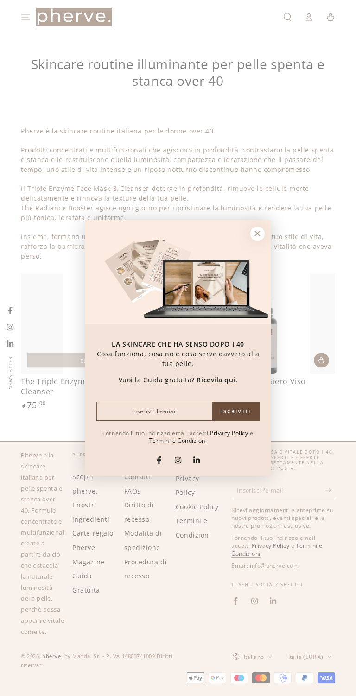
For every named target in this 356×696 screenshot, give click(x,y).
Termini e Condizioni (178, 440)
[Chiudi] (257, 233)
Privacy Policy (229, 433)
